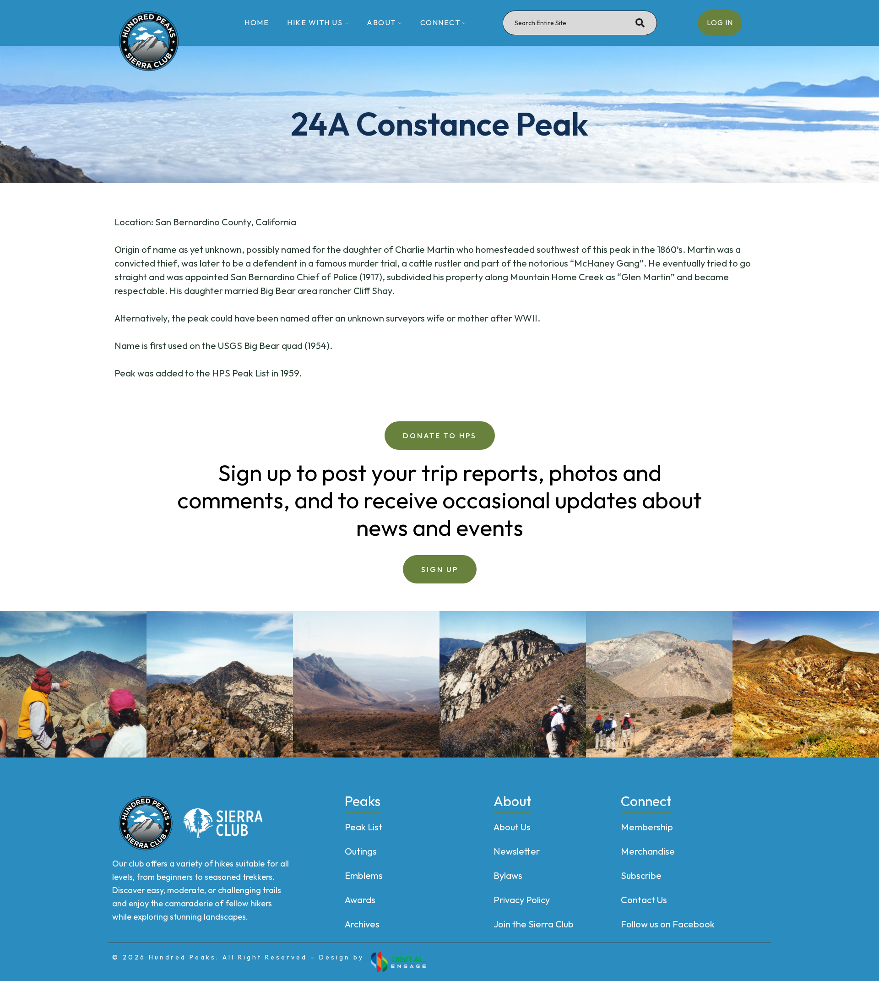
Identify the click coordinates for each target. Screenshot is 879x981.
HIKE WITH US (314, 22)
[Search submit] (640, 23)
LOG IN (720, 22)
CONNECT (440, 22)
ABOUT (381, 22)
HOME (256, 22)
